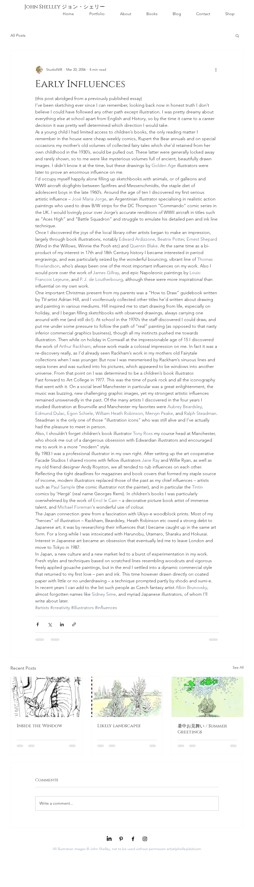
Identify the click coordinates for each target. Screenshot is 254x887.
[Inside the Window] (46, 697)
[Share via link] (74, 624)
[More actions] (216, 69)
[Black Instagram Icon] (145, 839)
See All (238, 667)
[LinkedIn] (109, 839)
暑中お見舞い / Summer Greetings (202, 729)
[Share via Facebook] (37, 624)
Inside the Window (39, 726)
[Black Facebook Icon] (133, 839)
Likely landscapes (118, 726)
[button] (237, 35)
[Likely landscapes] (127, 697)
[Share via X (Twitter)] (49, 624)
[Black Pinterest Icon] (121, 839)
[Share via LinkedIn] (62, 624)
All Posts (18, 35)
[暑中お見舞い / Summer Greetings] (207, 697)
